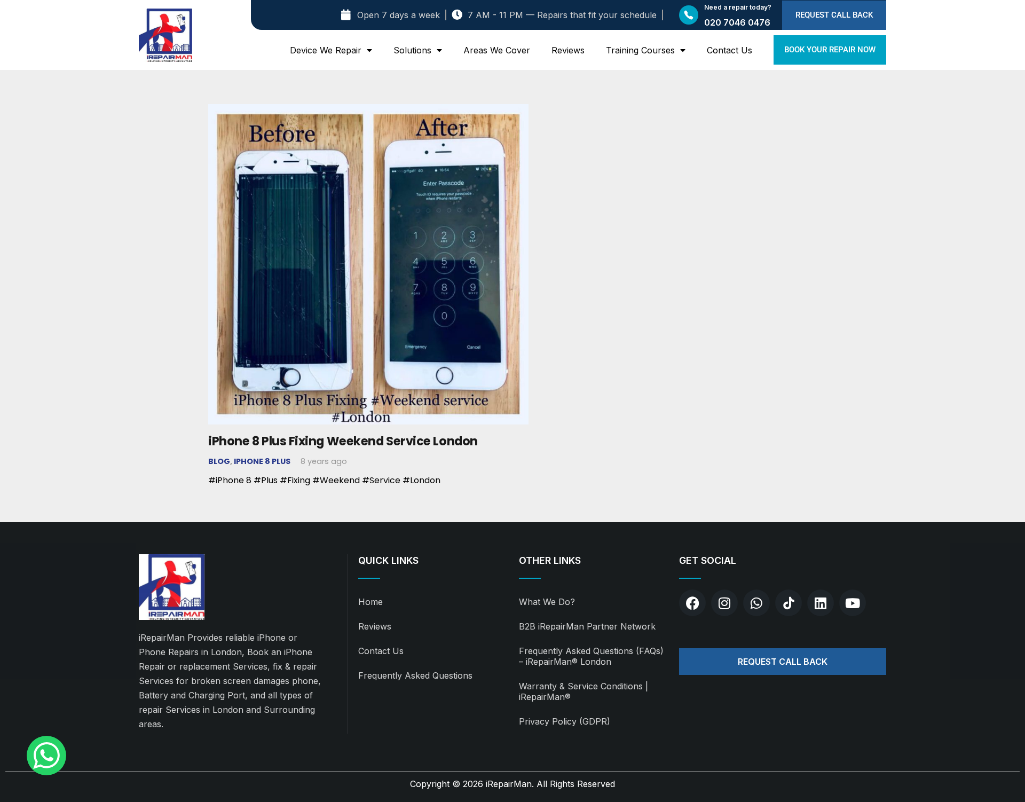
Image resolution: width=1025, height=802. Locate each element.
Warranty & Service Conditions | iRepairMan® (583, 691)
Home (370, 601)
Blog (219, 461)
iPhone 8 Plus (262, 461)
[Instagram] (724, 602)
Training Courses (640, 50)
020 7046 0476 (737, 22)
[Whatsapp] (756, 602)
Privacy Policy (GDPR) (564, 721)
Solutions (412, 50)
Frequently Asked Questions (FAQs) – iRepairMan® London (591, 656)
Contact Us (729, 50)
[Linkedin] (820, 602)
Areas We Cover (496, 50)
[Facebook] (692, 602)
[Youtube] (852, 602)
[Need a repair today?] (688, 15)
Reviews (568, 50)
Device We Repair (325, 50)
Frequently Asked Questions (415, 675)
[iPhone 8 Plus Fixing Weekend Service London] (368, 111)
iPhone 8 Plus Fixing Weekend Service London (343, 441)
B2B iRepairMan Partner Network (587, 626)
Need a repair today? (737, 7)
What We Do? (547, 601)
